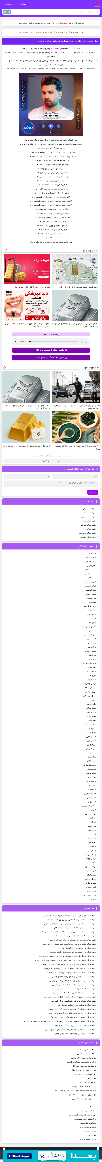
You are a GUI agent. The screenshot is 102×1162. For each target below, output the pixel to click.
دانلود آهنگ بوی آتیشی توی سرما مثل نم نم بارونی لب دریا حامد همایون (67, 956)
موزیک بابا (92, 1135)
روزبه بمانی (91, 704)
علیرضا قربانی (91, 781)
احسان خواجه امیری (88, 663)
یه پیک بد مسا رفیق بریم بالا (84, 1066)
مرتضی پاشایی (90, 574)
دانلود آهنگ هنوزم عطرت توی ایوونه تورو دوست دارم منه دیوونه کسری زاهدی (65, 960)
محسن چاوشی (90, 594)
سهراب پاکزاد (91, 883)
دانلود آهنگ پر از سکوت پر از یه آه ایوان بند (79, 948)
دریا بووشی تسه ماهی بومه (85, 1119)
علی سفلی (92, 789)
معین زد (93, 675)
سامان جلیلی (91, 667)
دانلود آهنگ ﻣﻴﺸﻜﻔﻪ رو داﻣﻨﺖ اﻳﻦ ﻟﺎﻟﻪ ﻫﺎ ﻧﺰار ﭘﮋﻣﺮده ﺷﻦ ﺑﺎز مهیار (70, 1029)
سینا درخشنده (90, 688)
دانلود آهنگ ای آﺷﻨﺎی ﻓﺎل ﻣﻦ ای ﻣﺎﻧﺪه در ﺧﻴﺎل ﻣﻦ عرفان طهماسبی (70, 997)
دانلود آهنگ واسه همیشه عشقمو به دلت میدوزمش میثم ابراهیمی (69, 968)
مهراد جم (92, 602)
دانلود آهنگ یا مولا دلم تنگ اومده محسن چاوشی (77, 989)
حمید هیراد (92, 610)
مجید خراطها (91, 761)
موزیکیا (93, 1107)
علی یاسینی (91, 614)
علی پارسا (92, 846)
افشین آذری (91, 740)
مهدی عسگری (90, 867)
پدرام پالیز (92, 728)
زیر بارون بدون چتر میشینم (85, 1074)
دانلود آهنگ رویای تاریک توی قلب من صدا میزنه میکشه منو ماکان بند (68, 915)
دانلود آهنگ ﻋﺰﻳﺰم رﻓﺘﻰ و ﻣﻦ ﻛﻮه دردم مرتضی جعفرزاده (74, 1033)
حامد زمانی (92, 830)
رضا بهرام (92, 631)
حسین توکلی (91, 875)
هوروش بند (91, 598)
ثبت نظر (92, 492)
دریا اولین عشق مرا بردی (86, 1054)
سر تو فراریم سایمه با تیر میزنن (83, 1058)
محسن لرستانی (90, 651)
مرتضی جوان (91, 858)
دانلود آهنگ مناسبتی (88, 537)
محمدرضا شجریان (89, 806)
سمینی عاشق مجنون (88, 1123)
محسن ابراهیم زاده (89, 626)
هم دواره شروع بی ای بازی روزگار (83, 1070)
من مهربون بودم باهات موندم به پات (81, 1094)
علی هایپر (46, 461)
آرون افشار (92, 643)
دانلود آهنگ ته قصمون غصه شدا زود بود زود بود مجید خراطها (72, 919)
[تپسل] (4, 1148)
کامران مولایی (91, 582)
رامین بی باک (91, 887)
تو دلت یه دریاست (88, 1111)
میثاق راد (92, 818)
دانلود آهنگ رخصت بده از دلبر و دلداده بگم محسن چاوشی (73, 993)
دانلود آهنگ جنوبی (88, 517)
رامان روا (93, 810)
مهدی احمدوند (90, 732)
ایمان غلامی (91, 838)
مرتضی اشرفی (90, 557)
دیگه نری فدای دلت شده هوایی (83, 1099)
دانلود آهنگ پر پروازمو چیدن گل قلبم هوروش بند (77, 1005)
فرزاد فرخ (92, 659)
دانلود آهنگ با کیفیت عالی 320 (50, 350)
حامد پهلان (92, 801)
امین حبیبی (91, 826)
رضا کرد (93, 822)
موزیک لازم (92, 1078)
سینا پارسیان (91, 561)
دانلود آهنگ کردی (89, 521)
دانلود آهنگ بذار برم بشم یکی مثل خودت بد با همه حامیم (73, 936)
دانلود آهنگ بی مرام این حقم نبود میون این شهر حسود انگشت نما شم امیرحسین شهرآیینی (60, 1021)
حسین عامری (91, 736)
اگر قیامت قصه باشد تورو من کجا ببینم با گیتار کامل (75, 1090)
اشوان (94, 834)
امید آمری (92, 720)
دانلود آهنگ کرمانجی (88, 525)
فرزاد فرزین (92, 679)
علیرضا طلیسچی (90, 635)
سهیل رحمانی (90, 879)
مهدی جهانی (91, 716)
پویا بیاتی (92, 647)
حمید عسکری (91, 708)
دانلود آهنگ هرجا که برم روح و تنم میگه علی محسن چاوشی (72, 981)
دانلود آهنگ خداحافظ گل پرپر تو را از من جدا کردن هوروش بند (72, 1009)
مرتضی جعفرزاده (90, 683)
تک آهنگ (92, 1102)
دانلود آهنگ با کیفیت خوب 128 (49, 357)
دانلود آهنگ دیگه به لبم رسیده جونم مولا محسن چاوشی (74, 976)
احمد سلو (92, 553)
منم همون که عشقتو (88, 1139)
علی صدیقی (91, 769)
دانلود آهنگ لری (90, 529)
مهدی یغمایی (90, 814)
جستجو (7, 11)
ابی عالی (93, 753)
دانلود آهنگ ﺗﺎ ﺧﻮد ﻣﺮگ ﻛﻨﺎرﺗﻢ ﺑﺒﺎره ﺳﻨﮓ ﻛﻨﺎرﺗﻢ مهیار (75, 1025)
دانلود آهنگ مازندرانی (87, 533)
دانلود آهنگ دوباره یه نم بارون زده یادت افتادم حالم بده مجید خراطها (69, 932)
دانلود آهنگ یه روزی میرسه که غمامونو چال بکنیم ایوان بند (73, 952)
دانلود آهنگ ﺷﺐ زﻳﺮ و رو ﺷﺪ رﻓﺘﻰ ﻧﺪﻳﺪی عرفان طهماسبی (73, 1001)
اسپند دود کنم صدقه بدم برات (84, 1086)
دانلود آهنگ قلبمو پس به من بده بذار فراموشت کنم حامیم (73, 940)
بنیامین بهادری (90, 895)
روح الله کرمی (91, 712)
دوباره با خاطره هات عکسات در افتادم (81, 1062)
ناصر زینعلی (91, 797)
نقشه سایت (9, 4)
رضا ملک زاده (91, 854)
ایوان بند (93, 700)
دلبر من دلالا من (90, 1131)
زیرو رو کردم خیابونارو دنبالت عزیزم (82, 1115)
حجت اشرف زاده (90, 606)
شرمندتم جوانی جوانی (87, 1127)
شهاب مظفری (90, 586)
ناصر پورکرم (91, 891)
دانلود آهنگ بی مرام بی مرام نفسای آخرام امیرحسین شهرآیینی (71, 1017)
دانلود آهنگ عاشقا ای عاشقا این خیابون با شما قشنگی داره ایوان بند (69, 944)
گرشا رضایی (91, 639)
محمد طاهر (92, 862)
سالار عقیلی (91, 565)
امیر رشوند (92, 842)
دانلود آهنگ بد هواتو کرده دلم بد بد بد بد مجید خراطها (75, 928)
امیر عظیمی (91, 777)
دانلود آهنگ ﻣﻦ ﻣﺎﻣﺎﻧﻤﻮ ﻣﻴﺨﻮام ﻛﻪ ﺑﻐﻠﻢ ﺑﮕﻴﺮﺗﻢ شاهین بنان (72, 1013)
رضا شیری (92, 655)
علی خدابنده (91, 671)
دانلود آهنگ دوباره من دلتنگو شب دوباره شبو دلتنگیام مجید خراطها (69, 924)
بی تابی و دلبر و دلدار (88, 1050)
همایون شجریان (90, 793)
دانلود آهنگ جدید (24, 4)
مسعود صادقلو (90, 570)
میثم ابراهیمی (90, 590)
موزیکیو (81, 32)
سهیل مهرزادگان (89, 696)
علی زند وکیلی (90, 692)
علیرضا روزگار (91, 749)
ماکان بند (92, 622)
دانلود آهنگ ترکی (89, 508)
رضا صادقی (92, 578)
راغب (94, 618)
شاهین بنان (91, 785)
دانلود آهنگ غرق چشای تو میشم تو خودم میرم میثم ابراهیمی (71, 972)
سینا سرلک (92, 757)
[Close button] (98, 1148)
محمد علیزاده (91, 773)
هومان (93, 899)
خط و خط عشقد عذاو (88, 1082)
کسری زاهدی (91, 871)
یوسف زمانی (91, 724)
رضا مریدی (92, 850)
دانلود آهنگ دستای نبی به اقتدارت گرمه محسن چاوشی (74, 985)
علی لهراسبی (91, 744)
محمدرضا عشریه (89, 765)
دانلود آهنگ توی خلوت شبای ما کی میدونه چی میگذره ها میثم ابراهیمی (67, 964)
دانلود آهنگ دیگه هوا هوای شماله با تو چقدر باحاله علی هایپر (65, 41)
